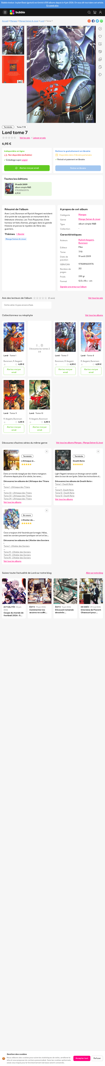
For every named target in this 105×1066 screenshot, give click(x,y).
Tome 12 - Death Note (64, 493)
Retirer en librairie (78, 168)
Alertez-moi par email (29, 168)
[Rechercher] (89, 12)
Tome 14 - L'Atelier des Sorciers (17, 552)
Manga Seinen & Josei (28, 21)
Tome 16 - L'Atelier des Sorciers (17, 558)
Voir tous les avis (95, 298)
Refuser (97, 1058)
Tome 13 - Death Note (64, 496)
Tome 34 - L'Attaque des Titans (18, 499)
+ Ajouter (20, 234)
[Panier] (94, 12)
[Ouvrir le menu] (5, 12)
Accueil (5, 21)
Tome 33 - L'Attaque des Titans (18, 496)
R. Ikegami (17, 361)
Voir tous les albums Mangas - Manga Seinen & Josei (79, 442)
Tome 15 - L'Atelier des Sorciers (17, 555)
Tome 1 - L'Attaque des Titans (17, 487)
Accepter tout (82, 1058)
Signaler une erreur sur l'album (73, 286)
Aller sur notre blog (94, 573)
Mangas (13, 21)
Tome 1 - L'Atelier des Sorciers (17, 546)
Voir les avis (25, 138)
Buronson (83, 243)
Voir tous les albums (94, 315)
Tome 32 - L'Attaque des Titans (18, 493)
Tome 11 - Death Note (64, 490)
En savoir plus (52, 5)
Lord (42, 21)
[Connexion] (100, 12)
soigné (25, 160)
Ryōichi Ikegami (86, 240)
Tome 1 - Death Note (64, 484)
